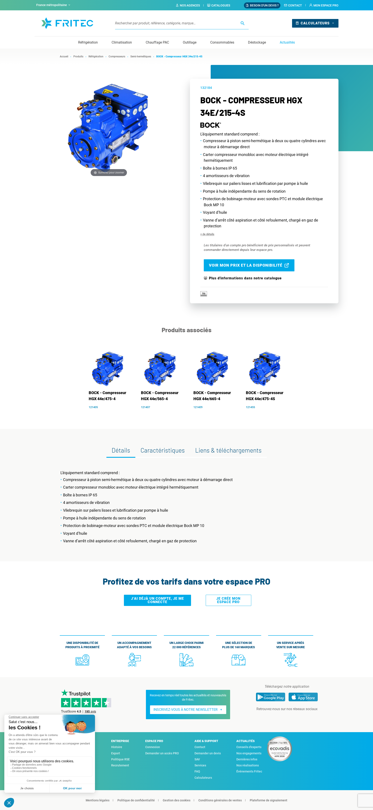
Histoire (116, 747)
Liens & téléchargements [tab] (228, 450)
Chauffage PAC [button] (157, 42)
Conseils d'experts (248, 747)
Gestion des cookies (176, 800)
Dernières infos (246, 759)
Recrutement (120, 765)
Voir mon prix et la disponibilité (245, 265)
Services (200, 765)
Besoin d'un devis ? (264, 5)
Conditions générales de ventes (220, 800)
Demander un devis (207, 753)
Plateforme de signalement (268, 800)
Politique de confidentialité (136, 800)
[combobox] (53, 5)
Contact (295, 5)
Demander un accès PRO (162, 753)
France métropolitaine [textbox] (51, 5)
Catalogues (220, 5)
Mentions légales (97, 800)
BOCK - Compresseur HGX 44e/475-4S (264, 395)
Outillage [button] (189, 42)
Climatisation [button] (122, 42)
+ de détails (207, 234)
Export (115, 753)
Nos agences (190, 5)
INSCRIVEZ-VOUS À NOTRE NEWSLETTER (185, 710)
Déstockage (257, 42)
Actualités (287, 42)
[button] (323, 5)
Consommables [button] (222, 42)
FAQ (197, 771)
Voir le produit (110, 413)
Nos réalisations (247, 765)
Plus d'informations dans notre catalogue (245, 278)
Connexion (152, 747)
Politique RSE (120, 759)
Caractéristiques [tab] (163, 450)
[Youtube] (293, 718)
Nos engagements (248, 753)
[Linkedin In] (281, 718)
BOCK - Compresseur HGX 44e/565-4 (160, 395)
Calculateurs (315, 23)
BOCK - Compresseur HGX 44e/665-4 (212, 395)
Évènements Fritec (249, 771)
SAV (197, 759)
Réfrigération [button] (88, 42)
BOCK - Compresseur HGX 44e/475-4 (107, 395)
